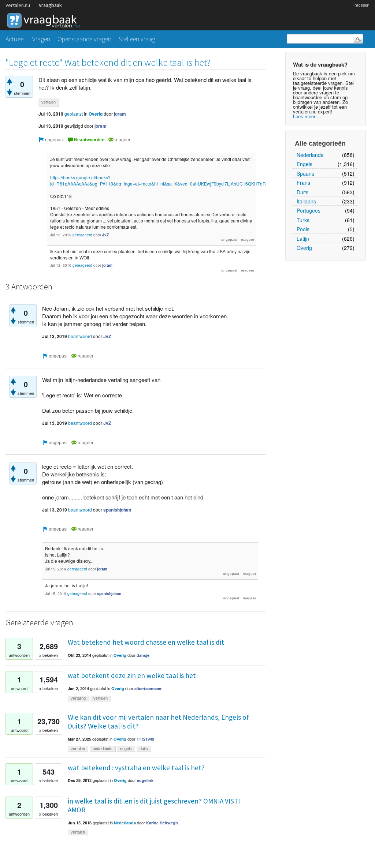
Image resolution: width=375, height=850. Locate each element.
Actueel (15, 39)
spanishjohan (117, 509)
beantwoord (80, 336)
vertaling (78, 698)
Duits (302, 192)
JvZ (105, 234)
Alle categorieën (320, 143)
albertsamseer (147, 688)
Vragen (41, 39)
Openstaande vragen (84, 39)
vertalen (48, 102)
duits (144, 748)
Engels (304, 164)
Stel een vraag (137, 39)
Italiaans (306, 201)
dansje (143, 655)
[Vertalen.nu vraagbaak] (45, 19)
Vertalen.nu (17, 5)
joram (120, 114)
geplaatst (73, 114)
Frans (303, 182)
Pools (303, 229)
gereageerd (82, 234)
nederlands (102, 748)
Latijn (303, 238)
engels (126, 748)
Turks (303, 220)
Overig (304, 247)
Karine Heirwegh (162, 822)
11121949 (145, 739)
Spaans (305, 173)
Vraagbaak (50, 5)
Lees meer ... (307, 116)
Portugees (308, 210)
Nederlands (310, 154)
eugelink (145, 780)
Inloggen (361, 5)
